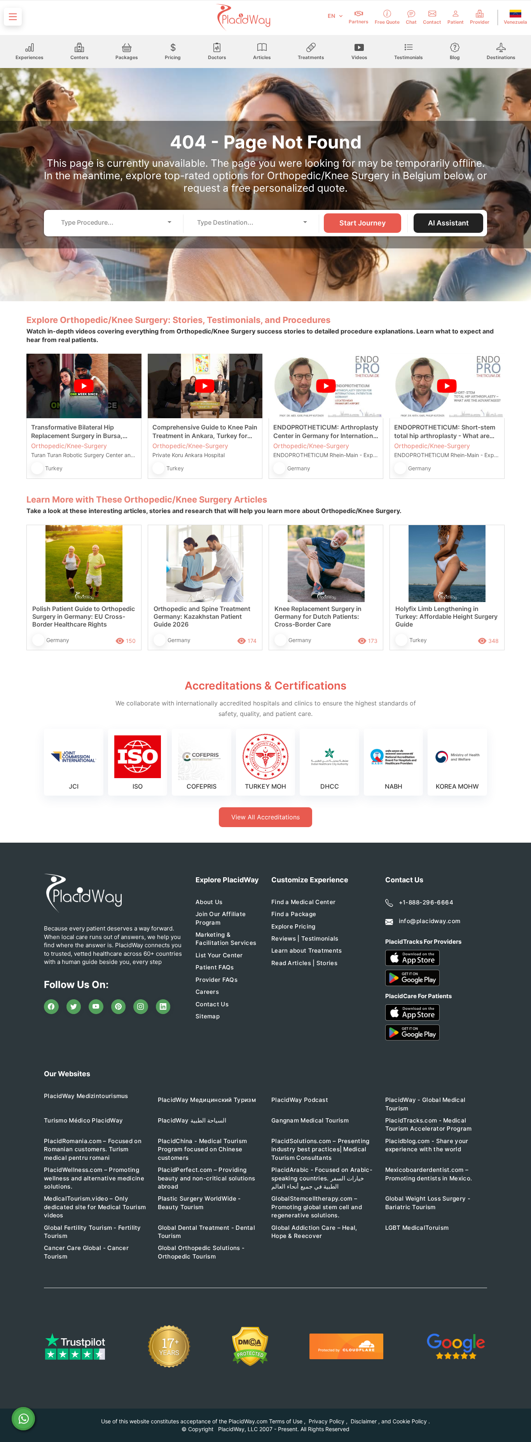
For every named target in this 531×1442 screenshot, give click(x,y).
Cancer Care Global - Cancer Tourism (86, 1252)
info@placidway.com (430, 921)
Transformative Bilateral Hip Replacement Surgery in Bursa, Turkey (76, 431)
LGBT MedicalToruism (417, 1227)
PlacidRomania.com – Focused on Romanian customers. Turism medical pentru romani (92, 1149)
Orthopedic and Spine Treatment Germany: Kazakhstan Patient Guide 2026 (202, 616)
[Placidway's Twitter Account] (73, 1006)
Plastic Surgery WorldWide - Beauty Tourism (199, 1202)
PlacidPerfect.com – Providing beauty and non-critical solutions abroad (206, 1178)
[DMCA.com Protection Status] (250, 1346)
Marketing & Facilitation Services (226, 938)
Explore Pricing (293, 926)
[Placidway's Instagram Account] (140, 1006)
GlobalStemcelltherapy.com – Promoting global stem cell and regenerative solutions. (316, 1207)
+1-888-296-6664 (426, 902)
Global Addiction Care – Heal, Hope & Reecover (314, 1231)
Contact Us (212, 1004)
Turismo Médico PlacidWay (83, 1120)
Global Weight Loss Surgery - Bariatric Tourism (427, 1202)
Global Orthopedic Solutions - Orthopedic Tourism (201, 1252)
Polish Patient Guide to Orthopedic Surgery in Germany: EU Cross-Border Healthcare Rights (83, 616)
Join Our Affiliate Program (221, 918)
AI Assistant (448, 223)
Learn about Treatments (306, 950)
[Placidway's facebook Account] (51, 1006)
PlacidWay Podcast (299, 1099)
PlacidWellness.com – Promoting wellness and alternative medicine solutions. (94, 1178)
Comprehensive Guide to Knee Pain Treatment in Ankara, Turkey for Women (204, 431)
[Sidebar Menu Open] (13, 17)
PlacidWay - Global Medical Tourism (425, 1104)
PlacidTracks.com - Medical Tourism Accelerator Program (428, 1124)
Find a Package (293, 914)
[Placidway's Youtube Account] (96, 1006)
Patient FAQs (215, 967)
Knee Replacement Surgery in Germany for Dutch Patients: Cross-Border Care (318, 616)
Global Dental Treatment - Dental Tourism (206, 1231)
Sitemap (208, 1016)
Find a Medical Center (303, 902)
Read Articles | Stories (304, 963)
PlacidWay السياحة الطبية (192, 1120)
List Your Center (219, 955)
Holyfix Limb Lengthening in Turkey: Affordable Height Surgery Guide (446, 616)
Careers (207, 991)
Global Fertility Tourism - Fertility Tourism (92, 1231)
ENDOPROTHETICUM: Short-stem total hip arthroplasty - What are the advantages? (444, 431)
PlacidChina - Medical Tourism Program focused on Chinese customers (202, 1149)
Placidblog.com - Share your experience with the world (426, 1145)
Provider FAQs (217, 979)
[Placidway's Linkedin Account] (163, 1006)
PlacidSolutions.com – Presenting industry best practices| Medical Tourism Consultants (320, 1149)
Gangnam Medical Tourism (310, 1120)
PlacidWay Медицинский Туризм (207, 1099)
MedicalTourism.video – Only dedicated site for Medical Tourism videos (95, 1207)
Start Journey (362, 223)
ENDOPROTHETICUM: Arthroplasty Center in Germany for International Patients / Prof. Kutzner (325, 431)
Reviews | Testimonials (305, 938)
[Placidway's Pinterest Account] (118, 1006)
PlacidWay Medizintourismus (86, 1096)
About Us (209, 902)
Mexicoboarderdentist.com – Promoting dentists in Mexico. (428, 1174)
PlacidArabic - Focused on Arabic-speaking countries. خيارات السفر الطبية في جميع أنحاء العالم (321, 1178)
